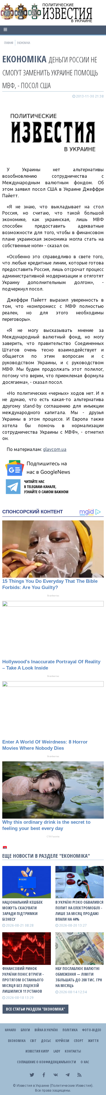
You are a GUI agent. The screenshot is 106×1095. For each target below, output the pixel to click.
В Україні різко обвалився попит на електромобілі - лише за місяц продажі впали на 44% (79, 910)
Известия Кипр (37, 1051)
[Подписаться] (38, 467)
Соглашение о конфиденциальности (46, 1062)
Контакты (73, 1051)
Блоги (25, 1030)
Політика (69, 1030)
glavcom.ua (54, 449)
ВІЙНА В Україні (46, 1030)
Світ (33, 1040)
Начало (10, 1030)
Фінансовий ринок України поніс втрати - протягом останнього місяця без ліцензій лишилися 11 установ (23, 980)
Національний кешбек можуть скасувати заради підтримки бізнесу (22, 910)
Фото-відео (91, 1030)
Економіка (24, 59)
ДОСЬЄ (46, 1040)
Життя (93, 1040)
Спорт (78, 1040)
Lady (56, 1051)
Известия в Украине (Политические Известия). (55, 1085)
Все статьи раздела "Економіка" (35, 1009)
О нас (85, 1062)
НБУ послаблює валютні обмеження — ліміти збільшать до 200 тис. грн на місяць (78, 977)
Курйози (62, 1040)
